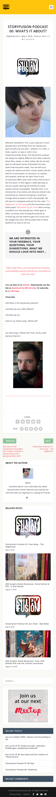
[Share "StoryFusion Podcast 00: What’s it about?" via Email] (33, 421)
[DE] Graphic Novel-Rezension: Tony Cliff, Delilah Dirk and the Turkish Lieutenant (25, 662)
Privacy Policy (15, 794)
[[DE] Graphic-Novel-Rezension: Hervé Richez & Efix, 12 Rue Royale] (28, 566)
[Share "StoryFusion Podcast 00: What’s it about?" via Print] (38, 421)
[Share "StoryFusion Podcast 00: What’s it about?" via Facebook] (17, 421)
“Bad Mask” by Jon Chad (27, 207)
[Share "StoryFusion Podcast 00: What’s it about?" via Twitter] (22, 421)
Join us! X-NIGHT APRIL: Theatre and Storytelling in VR (28, 738)
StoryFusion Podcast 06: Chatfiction (21, 769)
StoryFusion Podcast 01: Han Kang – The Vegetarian (24, 545)
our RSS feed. (14, 291)
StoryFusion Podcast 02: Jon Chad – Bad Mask (27, 624)
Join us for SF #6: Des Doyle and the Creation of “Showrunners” (26, 755)
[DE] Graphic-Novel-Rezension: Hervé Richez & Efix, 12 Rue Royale (27, 585)
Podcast (37, 36)
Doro (17, 36)
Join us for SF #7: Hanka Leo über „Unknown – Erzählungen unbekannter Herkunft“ (25, 747)
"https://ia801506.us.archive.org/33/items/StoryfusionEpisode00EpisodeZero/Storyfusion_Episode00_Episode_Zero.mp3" (28, 271)
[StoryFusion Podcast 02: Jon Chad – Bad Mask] (28, 606)
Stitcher (26, 285)
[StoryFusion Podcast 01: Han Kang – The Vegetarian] (28, 527)
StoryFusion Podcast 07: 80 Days (19, 763)
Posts (44, 36)
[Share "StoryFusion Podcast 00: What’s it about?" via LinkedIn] (28, 421)
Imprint (26, 794)
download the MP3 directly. (24, 288)
